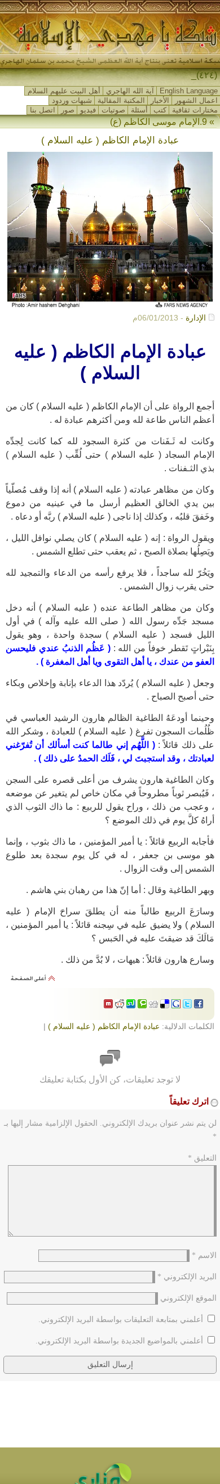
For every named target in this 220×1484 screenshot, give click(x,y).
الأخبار (160, 100)
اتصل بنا (42, 110)
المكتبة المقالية (121, 100)
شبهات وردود (72, 100)
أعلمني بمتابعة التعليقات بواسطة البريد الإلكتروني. (120, 1319)
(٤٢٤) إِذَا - (199, 75)
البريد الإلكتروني (187, 1277)
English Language (189, 91)
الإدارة (196, 317)
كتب (159, 110)
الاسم (204, 1255)
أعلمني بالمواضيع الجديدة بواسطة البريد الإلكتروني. (119, 1341)
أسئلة (139, 110)
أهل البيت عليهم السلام (64, 91)
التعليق (202, 1158)
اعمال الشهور (196, 100)
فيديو (88, 110)
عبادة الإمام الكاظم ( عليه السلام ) (104, 1026)
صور (67, 110)
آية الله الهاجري (130, 91)
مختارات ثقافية (195, 110)
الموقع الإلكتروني (188, 1298)
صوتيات (113, 110)
